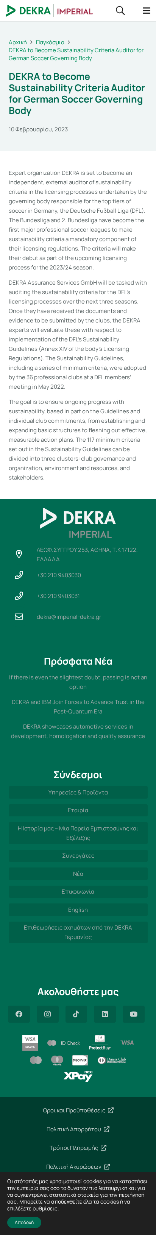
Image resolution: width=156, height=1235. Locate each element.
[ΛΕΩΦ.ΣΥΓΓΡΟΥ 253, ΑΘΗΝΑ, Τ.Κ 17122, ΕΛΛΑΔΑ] (23, 554)
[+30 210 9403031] (23, 596)
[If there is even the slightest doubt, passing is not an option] (78, 682)
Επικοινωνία (78, 891)
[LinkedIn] (105, 1014)
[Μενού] (146, 10)
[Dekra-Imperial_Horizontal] (49, 10)
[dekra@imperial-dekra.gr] (23, 616)
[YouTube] (134, 1014)
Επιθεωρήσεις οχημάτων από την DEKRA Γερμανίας (78, 932)
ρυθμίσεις (45, 1208)
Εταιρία (78, 810)
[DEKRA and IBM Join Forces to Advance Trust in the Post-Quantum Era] (78, 706)
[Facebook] (19, 1014)
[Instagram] (48, 1014)
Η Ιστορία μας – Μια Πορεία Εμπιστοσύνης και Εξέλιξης (78, 833)
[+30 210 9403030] (23, 575)
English (78, 910)
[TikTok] (76, 1014)
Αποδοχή (24, 1222)
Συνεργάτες (78, 856)
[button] (120, 10)
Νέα (78, 874)
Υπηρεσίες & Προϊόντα (78, 792)
